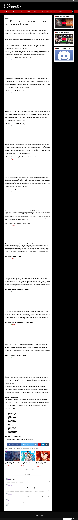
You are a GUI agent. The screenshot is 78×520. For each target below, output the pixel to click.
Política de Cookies (13, 1)
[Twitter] (63, 1)
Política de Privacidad (21, 1)
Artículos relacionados (10, 448)
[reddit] (36, 444)
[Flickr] (69, 1)
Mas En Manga (35, 448)
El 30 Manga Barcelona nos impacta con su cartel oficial (27, 463)
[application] (64, 23)
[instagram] (73, 1)
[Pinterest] (65, 1)
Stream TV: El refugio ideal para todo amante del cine (12, 463)
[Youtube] (71, 1)
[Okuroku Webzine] (12, 4)
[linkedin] (43, 444)
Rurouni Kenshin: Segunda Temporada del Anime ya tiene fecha (42, 464)
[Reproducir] (56, 27)
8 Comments (27, 474)
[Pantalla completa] (71, 27)
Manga (7, 18)
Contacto (41, 515)
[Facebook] (61, 1)
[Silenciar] (70, 27)
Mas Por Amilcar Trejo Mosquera (24, 448)
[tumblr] (47, 444)
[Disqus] (27, 491)
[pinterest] (39, 444)
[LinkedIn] (67, 1)
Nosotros (36, 515)
